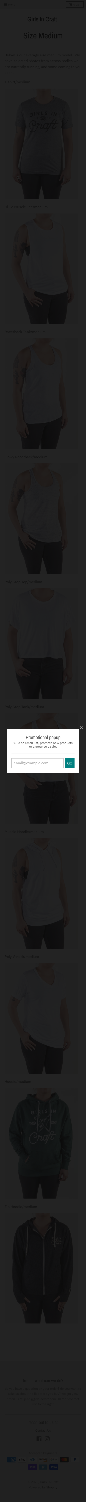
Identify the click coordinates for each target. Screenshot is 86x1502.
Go (69, 763)
